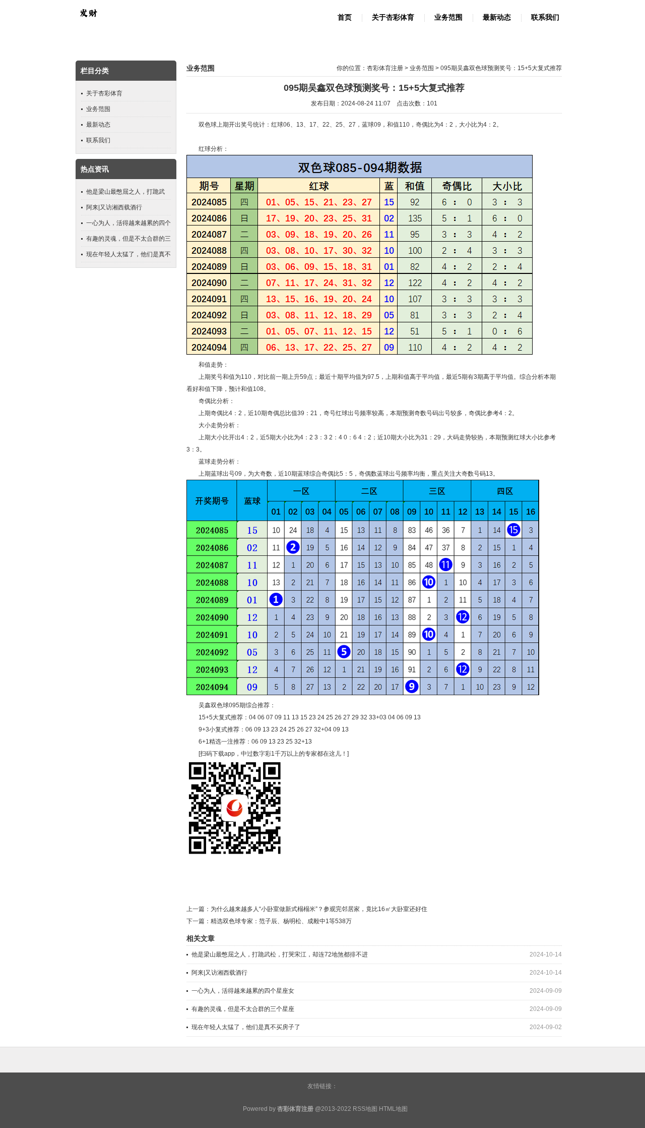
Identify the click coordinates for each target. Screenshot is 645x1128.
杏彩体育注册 (385, 68)
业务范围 (448, 17)
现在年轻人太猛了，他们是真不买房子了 (245, 1027)
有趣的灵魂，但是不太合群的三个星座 (242, 1008)
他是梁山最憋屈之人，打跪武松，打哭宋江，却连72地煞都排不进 (279, 954)
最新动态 (497, 17)
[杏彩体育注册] (88, 23)
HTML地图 (393, 1108)
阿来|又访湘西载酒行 (219, 972)
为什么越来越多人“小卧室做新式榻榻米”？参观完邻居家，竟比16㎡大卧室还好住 (319, 909)
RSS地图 (365, 1108)
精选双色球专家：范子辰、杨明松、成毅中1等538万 (281, 921)
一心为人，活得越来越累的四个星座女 (242, 990)
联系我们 (545, 17)
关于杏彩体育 (393, 17)
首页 (345, 17)
